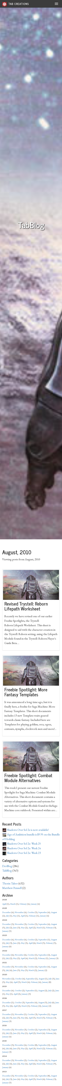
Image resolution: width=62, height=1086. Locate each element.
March (12, 904)
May (15, 915)
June (15, 927)
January (34, 904)
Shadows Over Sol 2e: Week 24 (23, 848)
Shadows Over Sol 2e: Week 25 (23, 843)
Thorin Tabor (10, 883)
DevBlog (7, 866)
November (19, 912)
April (4, 904)
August (54, 912)
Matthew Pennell (12, 888)
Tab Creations (18, 3)
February (23, 904)
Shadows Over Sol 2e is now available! (27, 830)
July (7, 915)
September (42, 912)
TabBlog (7, 870)
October (31, 912)
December (6, 912)
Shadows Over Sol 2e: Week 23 (23, 853)
